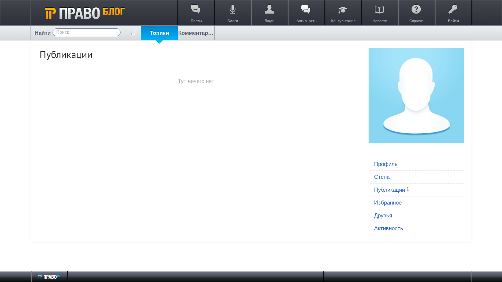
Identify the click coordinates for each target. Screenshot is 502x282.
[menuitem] (159, 33)
